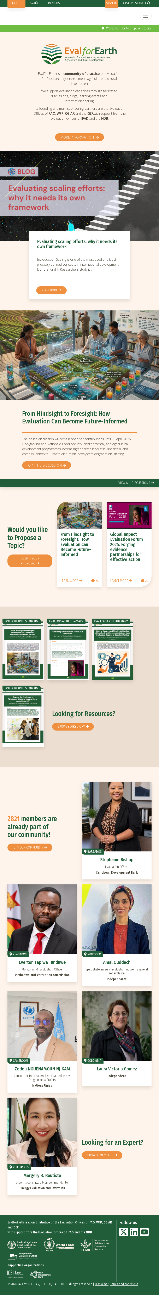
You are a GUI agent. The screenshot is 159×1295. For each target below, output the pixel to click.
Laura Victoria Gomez (117, 1069)
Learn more (69, 581)
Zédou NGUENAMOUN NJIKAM (42, 1069)
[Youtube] (144, 1235)
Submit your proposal (30, 560)
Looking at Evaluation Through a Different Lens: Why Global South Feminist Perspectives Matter (76, 246)
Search (140, 3)
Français (53, 3)
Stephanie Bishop (117, 859)
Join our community (28, 847)
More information (77, 137)
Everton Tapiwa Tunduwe (42, 962)
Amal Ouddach (116, 962)
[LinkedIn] (134, 1235)
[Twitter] (123, 1235)
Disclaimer (101, 1284)
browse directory (71, 726)
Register (126, 3)
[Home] (79, 54)
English (16, 3)
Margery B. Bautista (42, 1175)
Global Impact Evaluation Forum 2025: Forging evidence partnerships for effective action (126, 546)
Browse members (100, 1155)
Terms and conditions (124, 1284)
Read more (49, 290)
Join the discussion (44, 465)
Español (34, 3)
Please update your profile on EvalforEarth (123, 28)
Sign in (111, 3)
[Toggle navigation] (146, 16)
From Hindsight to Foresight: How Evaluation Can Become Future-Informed (75, 417)
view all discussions (134, 483)
